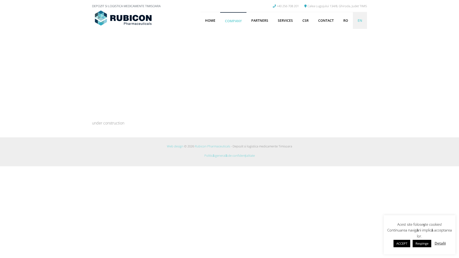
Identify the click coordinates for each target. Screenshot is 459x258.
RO (345, 20)
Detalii (440, 243)
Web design (175, 146)
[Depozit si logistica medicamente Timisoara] (123, 18)
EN (360, 20)
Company (233, 21)
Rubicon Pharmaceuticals (212, 146)
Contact (326, 20)
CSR (305, 20)
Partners (259, 20)
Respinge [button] (421, 243)
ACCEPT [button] (401, 243)
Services (285, 20)
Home (210, 20)
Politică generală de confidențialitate (229, 155)
